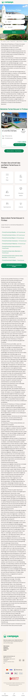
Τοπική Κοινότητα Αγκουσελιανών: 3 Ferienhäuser (11, 247)
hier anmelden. (6, 659)
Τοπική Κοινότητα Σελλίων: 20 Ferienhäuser (13, 235)
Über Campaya (6, 646)
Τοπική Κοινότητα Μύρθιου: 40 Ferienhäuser (13, 232)
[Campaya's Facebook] (20, 660)
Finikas (25, 41)
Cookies (5, 650)
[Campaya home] (7, 2)
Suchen (14, 32)
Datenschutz (6, 648)
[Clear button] (23, 16)
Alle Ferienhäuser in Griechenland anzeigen (14, 265)
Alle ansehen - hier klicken (14, 151)
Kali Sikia (18, 129)
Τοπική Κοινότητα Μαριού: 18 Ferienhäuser (13, 238)
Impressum (5, 647)
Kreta (4, 41)
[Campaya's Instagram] (23, 660)
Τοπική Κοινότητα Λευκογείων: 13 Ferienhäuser (14, 241)
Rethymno (13, 41)
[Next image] (24, 129)
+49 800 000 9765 (17, 640)
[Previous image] (3, 129)
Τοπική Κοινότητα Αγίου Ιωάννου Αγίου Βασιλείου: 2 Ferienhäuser (12, 256)
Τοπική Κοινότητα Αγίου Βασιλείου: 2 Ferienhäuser (12, 252)
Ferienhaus (18, 623)
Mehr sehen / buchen (19, 144)
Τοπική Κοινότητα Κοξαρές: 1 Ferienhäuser (13, 260)
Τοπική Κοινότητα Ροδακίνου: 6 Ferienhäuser (13, 243)
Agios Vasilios (20, 41)
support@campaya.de (18, 641)
